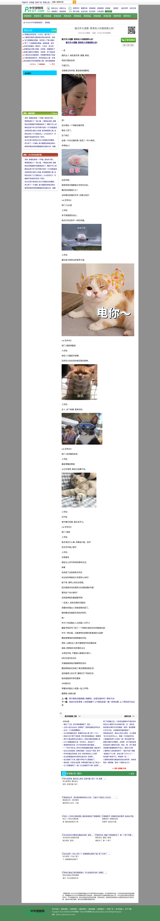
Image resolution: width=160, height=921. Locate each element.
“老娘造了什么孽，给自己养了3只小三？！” (119, 754)
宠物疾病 (77, 16)
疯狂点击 (54, 8)
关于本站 (55, 909)
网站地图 (91, 909)
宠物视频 (62, 11)
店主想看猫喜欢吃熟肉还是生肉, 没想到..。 (79, 757)
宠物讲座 (97, 16)
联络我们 (101, 909)
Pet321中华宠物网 (24, 22)
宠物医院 (100, 8)
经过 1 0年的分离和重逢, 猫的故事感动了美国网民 (70, 822)
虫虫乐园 (84, 11)
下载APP (25, 2)
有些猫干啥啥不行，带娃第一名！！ (116, 757)
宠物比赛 (107, 16)
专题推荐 (108, 11)
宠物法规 (67, 16)
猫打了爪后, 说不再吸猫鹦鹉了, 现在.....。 (79, 724)
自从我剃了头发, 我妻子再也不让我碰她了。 (80, 759)
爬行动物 (76, 11)
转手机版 (119, 909)
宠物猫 (107, 8)
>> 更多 (131, 774)
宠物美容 (92, 8)
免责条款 (73, 909)
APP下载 (128, 909)
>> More (54, 113)
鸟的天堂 (132, 8)
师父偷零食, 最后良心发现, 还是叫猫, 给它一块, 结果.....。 (70, 784)
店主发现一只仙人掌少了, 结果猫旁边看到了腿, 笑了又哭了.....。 (71, 859)
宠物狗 (115, 8)
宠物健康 (47, 16)
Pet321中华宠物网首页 (34, 22)
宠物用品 (87, 16)
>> (133, 716)
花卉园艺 (92, 11)
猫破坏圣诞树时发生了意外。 (35, 137)
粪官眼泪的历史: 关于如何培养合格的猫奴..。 (80, 745)
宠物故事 (57, 16)
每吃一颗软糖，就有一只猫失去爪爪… (117, 762)
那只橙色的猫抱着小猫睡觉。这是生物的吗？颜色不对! (92, 699)
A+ (132, 45)
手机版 (31, 2)
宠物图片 (54, 11)
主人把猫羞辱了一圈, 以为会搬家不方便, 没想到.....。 (83, 765)
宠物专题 (117, 16)
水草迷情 (100, 11)
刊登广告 (110, 909)
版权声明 (82, 909)
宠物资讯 (37, 16)
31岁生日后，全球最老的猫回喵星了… (117, 730)
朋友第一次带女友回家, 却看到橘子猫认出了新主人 (82, 762)
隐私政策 (64, 909)
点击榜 (53, 30)
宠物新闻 (27, 16)
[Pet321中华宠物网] (34, 12)
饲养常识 (76, 8)
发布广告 (38, 2)
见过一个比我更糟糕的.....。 (74, 730)
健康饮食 (84, 8)
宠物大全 (62, 8)
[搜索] (74, 2)
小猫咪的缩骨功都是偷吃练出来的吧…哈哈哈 (119, 759)
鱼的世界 (124, 8)
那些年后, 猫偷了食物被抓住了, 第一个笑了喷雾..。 (103, 840)
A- (124, 45)
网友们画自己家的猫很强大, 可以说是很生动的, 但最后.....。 (71, 878)
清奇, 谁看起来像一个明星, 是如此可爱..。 (40, 118)
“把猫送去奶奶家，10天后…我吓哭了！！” (39, 34)
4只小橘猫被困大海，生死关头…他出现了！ (80, 742)
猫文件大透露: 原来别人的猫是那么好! (81, 43)
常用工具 (46, 2)
